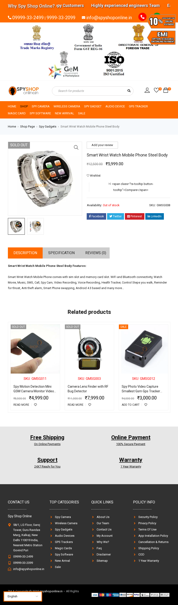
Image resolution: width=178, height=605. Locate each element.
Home (12, 126)
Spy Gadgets (47, 126)
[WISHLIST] (35, 404)
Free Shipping (47, 437)
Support (47, 460)
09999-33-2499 (28, 17)
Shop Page (27, 126)
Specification (61, 253)
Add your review (102, 145)
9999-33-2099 (61, 17)
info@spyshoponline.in (109, 17)
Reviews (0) (95, 253)
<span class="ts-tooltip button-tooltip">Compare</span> (132, 187)
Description (25, 253)
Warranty (130, 460)
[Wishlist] (156, 91)
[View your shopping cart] (165, 91)
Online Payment (130, 437)
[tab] (25, 253)
